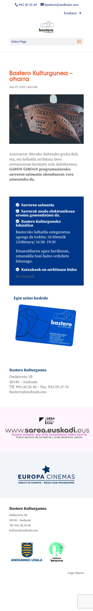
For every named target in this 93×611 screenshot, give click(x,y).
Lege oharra (76, 573)
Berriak (32, 87)
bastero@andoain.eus (27, 391)
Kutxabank (25, 276)
